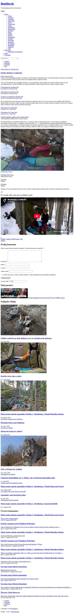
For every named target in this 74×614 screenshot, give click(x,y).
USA (9, 48)
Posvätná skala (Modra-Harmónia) (14, 567)
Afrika (10, 16)
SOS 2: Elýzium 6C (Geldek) (11, 469)
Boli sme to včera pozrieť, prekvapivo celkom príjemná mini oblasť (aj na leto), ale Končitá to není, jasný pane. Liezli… (35, 596)
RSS (5, 66)
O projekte (7, 55)
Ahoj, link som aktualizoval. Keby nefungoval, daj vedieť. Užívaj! (20, 579)
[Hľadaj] (18, 58)
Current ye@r (5, 281)
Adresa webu (4, 271)
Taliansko (10, 47)
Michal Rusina (15, 611)
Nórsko (10, 34)
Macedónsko (11, 29)
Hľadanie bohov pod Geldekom (12, 423)
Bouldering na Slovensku (15, 52)
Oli (2, 76)
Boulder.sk (7, 3)
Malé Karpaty (16, 239)
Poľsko (10, 35)
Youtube (6, 61)
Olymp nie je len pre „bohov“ (12, 431)
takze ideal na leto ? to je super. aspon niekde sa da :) (16, 561)
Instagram (7, 63)
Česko (10, 22)
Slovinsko (11, 42)
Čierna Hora (11, 24)
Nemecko (10, 30)
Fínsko (10, 26)
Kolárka (3, 239)
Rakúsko (10, 39)
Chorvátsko (11, 21)
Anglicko (10, 17)
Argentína (11, 19)
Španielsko (11, 45)
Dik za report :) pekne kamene (9, 518)
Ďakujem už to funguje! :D (8, 570)
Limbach (8, 239)
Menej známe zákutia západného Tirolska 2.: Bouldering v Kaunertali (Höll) (29, 504)
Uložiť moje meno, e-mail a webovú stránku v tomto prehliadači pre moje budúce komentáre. (29, 275)
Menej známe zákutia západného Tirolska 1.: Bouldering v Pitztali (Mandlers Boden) (32, 414)
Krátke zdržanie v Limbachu (11, 73)
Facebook (7, 64)
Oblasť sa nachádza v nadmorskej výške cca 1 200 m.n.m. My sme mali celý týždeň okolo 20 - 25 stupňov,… (32, 553)
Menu (2, 11)
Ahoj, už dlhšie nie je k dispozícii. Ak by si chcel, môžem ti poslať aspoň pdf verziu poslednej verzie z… (30, 527)
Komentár (4, 261)
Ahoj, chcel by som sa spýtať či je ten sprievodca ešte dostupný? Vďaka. (21, 544)
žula (21, 239)
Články (6, 14)
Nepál (9, 32)
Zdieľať (3, 240)
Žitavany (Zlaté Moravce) (10, 592)
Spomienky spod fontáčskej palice (13, 495)
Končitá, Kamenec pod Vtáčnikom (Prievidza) (18, 524)
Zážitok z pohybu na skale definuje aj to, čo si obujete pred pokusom (26, 338)
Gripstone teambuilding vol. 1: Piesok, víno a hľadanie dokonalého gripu (28, 478)
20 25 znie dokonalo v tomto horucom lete (13, 536)
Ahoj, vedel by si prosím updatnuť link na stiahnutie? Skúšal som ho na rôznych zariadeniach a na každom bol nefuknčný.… (36, 587)
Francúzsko (11, 27)
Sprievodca (7, 50)
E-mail (3, 268)
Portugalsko (11, 37)
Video (6, 53)
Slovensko (11, 40)
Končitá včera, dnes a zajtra (11, 376)
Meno (3, 264)
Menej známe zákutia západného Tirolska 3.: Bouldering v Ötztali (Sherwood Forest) (32, 486)
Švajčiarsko (11, 43)
